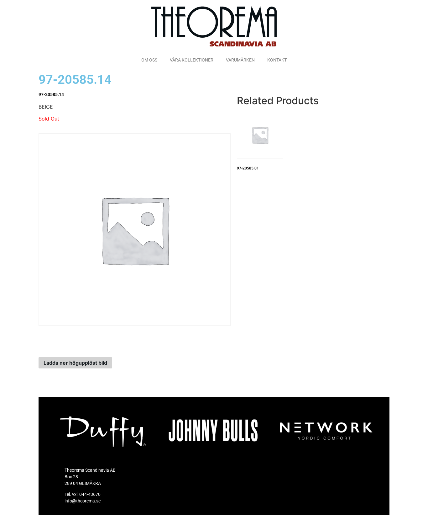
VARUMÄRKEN (240, 59)
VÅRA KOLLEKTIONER (191, 59)
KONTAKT (277, 59)
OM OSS (149, 59)
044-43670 (90, 494)
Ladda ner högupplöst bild (75, 363)
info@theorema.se (83, 500)
